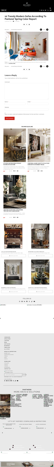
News (5, 357)
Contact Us (7, 368)
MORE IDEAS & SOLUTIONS (27, 392)
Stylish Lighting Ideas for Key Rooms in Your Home (12, 164)
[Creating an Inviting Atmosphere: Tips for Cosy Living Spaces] (14, 192)
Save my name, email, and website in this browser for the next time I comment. (24, 114)
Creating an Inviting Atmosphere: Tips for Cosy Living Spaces (13, 210)
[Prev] (41, 30)
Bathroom (7, 345)
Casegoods (7, 337)
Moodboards (7, 367)
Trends (6, 356)
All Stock (7, 349)
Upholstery (7, 338)
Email (29, 101)
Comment (7, 82)
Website (7, 107)
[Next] (47, 30)
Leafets (6, 364)
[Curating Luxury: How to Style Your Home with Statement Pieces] (39, 145)
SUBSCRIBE (24, 374)
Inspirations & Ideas (9, 354)
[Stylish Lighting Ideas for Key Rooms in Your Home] (14, 145)
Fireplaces (7, 347)
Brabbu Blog (7, 353)
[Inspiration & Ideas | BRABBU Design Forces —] (27, 4)
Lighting (6, 340)
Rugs (5, 342)
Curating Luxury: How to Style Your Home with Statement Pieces (38, 164)
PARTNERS (27, 389)
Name (7, 101)
